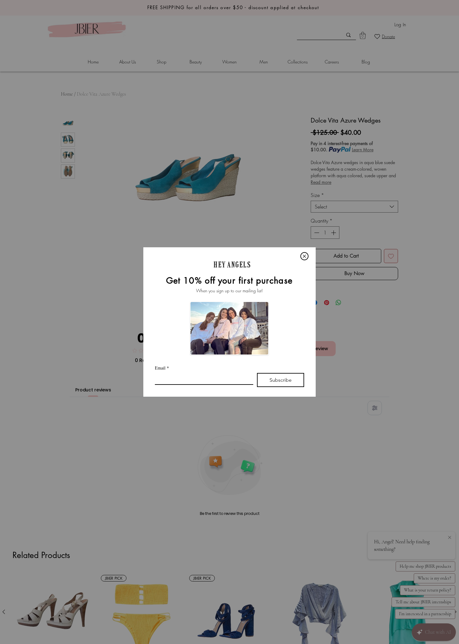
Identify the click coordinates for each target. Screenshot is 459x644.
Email (162, 367)
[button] (304, 256)
